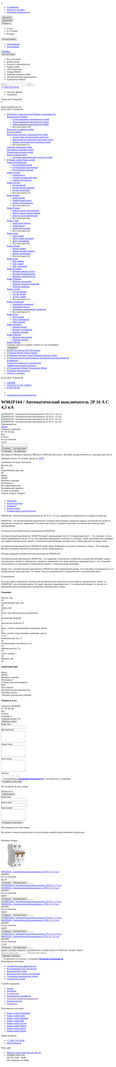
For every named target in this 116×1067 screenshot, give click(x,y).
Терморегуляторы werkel (45, 355)
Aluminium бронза (21, 307)
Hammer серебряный (22, 329)
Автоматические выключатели (54, 358)
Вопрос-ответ (13, 508)
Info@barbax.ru (14, 1043)
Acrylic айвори (19, 291)
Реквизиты (12, 1003)
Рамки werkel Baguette (17, 1018)
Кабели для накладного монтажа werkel (31, 142)
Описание (12, 501)
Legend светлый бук (22, 180)
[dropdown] (2, 3)
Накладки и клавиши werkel (20, 129)
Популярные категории (12, 961)
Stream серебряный (21, 253)
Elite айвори (18, 261)
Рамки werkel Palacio (17, 1026)
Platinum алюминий (21, 281)
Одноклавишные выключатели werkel (30, 119)
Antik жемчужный (21, 228)
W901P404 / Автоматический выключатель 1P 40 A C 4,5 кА (30, 920)
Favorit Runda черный (22, 170)
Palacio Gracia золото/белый (25, 210)
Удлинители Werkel (37, 368)
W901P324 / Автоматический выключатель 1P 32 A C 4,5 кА (30, 936)
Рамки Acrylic (13, 289)
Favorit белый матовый (23, 188)
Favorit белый (18, 185)
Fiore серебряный (20, 319)
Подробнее (12, 348)
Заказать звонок (14, 92)
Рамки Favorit (13, 182)
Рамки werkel (28, 160)
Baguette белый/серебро (23, 274)
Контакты (11, 991)
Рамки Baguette (14, 269)
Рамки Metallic (14, 342)
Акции (10, 988)
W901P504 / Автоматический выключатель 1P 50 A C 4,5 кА (30, 904)
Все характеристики (11, 485)
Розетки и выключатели (44, 114)
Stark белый (18, 236)
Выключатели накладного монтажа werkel (32, 139)
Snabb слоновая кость (22, 203)
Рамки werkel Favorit (16, 1023)
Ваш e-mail (6, 802)
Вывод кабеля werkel (17, 155)
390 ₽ (41, 458)
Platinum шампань (21, 286)
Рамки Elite (12, 258)
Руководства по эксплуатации (21, 511)
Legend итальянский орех (24, 177)
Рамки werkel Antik (16, 1015)
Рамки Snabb (13, 195)
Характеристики (15, 503)
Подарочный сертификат (19, 996)
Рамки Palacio (13, 208)
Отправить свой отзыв (11, 782)
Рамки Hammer (14, 324)
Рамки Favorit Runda (16, 162)
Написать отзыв (9, 721)
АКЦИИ (11, 382)
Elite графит (18, 264)
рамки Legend (13, 172)
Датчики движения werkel (19, 147)
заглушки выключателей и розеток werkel (32, 157)
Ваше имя (6, 724)
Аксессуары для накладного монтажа (30, 137)
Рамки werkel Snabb (16, 1028)
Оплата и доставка (16, 9)
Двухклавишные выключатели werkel (30, 122)
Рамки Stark (12, 233)
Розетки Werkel (14, 132)
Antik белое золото (21, 223)
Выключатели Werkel (17, 117)
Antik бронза (18, 226)
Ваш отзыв (6, 758)
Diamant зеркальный (22, 337)
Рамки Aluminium (15, 302)
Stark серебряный (20, 241)
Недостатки (6, 744)
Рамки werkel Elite (15, 1021)
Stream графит (19, 248)
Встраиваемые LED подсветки (21, 968)
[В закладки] (29, 883)
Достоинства (7, 729)
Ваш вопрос (7, 808)
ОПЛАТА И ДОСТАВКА (19, 385)
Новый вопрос (8, 794)
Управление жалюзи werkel (20, 152)
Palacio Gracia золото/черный (26, 213)
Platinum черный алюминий (25, 284)
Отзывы (11, 506)
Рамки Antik (13, 220)
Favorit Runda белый (22, 165)
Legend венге (18, 175)
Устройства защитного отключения (24, 363)
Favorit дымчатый (20, 190)
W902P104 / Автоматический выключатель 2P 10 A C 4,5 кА (30, 871)
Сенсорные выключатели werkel (22, 976)
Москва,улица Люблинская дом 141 (24, 1052)
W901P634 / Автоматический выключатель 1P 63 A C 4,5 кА (30, 888)
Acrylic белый (19, 294)
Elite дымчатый (19, 266)
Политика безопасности (18, 12)
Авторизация (13, 44)
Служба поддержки (10, 983)
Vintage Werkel (30, 353)
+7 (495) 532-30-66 (10, 87)
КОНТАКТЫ (13, 388)
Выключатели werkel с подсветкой (23, 974)
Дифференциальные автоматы (21, 365)
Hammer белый (19, 327)
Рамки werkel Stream (16, 1031)
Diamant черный (20, 340)
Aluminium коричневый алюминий (29, 309)
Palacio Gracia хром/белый (24, 215)
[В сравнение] (32, 883)
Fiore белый (18, 317)
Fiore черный (18, 322)
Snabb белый (18, 198)
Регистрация (13, 46)
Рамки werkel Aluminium (18, 1013)
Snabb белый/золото (22, 200)
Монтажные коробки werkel (20, 150)
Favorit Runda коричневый (25, 167)
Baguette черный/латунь (23, 276)
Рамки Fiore (12, 314)
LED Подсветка (32, 350)
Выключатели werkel (17, 971)
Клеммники (12, 360)
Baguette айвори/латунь (23, 271)
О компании (13, 7)
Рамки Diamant (14, 334)
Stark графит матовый (23, 238)
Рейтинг (5, 773)
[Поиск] (33, 85)
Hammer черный (20, 332)
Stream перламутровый (23, 251)
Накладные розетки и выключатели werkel (27, 134)
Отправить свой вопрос (12, 823)
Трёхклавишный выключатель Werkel (30, 124)
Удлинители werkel (16, 979)
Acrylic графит (19, 296)
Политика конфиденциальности (22, 998)
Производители (14, 1001)
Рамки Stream (13, 246)
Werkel (4, 427)
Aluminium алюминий (23, 304)
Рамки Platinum (14, 279)
